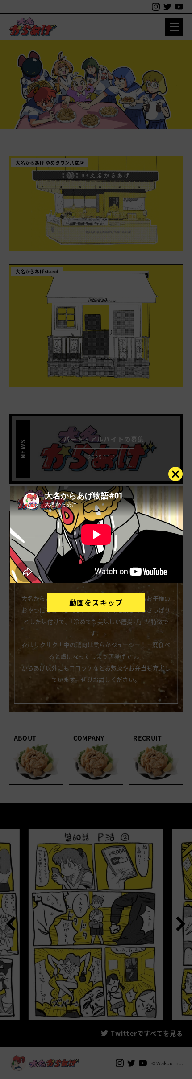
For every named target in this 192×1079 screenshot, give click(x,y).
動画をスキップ (96, 602)
